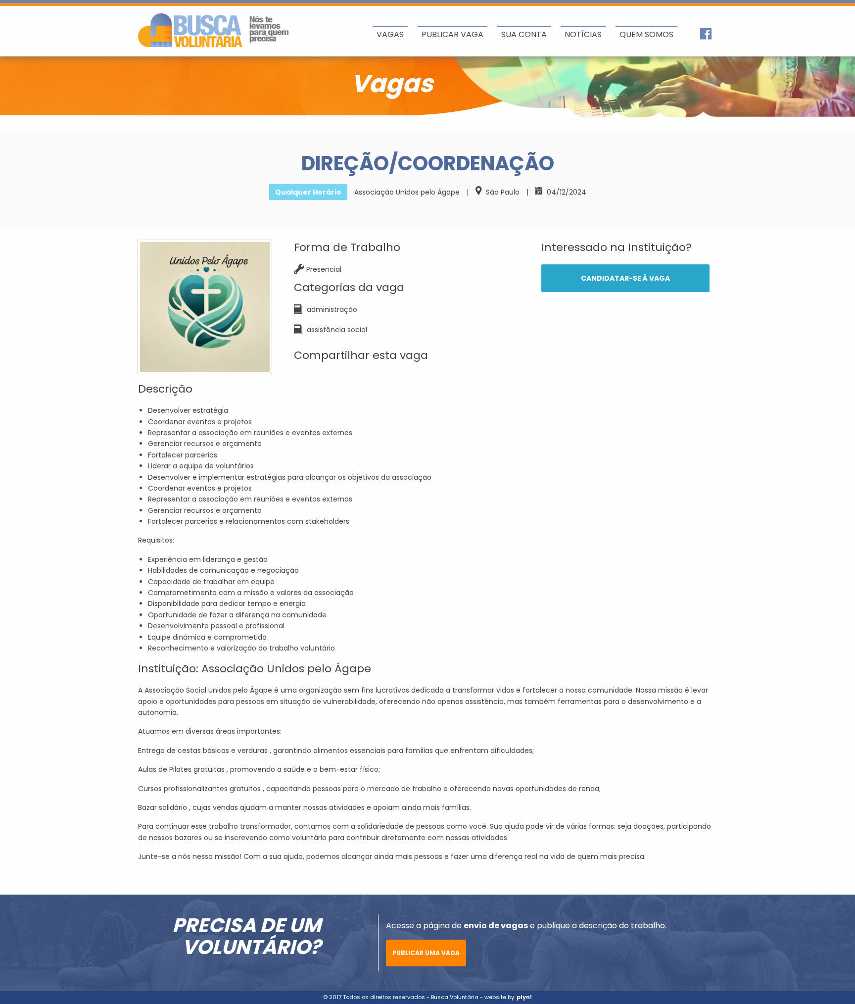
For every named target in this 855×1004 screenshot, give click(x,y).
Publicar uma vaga (426, 953)
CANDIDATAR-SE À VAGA (625, 278)
